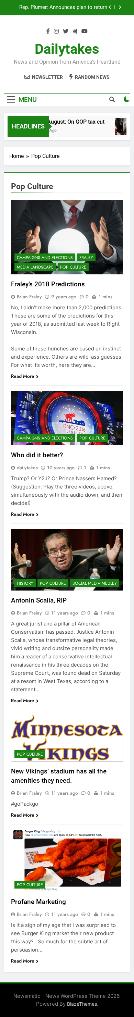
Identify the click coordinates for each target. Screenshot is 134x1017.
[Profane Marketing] (67, 861)
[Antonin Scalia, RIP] (67, 560)
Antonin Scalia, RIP (39, 600)
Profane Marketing (38, 902)
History (25, 583)
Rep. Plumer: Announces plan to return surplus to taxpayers (63, 7)
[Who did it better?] (67, 418)
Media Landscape (35, 267)
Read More (22, 376)
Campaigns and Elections (45, 258)
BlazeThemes (82, 1004)
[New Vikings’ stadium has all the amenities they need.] (67, 738)
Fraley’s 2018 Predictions (48, 284)
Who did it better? (37, 455)
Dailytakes (67, 49)
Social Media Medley (94, 583)
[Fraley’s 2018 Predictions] (67, 237)
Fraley (86, 258)
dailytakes (27, 467)
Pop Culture (73, 267)
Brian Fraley (29, 296)
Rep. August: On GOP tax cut (67, 122)
